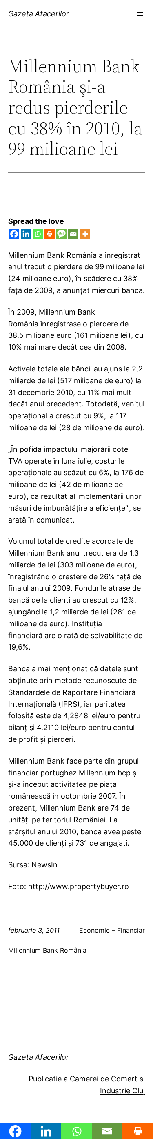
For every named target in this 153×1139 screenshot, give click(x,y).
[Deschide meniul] (140, 14)
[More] (85, 234)
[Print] (49, 234)
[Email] (73, 234)
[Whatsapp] (38, 234)
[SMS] (61, 234)
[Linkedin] (26, 234)
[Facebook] (14, 234)
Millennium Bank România (47, 950)
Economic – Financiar (112, 930)
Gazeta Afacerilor (38, 13)
